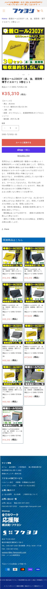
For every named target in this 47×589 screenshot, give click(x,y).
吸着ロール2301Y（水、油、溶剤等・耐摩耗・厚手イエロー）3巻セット (13, 389)
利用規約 (39, 580)
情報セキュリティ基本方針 (11, 474)
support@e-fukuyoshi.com (30, 506)
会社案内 (12, 467)
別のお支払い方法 (23, 156)
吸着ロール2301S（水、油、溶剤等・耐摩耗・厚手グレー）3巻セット (13, 348)
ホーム (4, 467)
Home (4, 18)
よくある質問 (7, 494)
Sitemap (6, 511)
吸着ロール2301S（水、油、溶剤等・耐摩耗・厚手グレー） (34, 307)
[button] (4, 10)
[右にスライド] (28, 74)
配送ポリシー (39, 586)
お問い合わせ (7, 503)
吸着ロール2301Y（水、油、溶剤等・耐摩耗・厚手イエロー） (34, 348)
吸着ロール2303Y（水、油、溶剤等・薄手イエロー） (12, 270)
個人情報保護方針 (35, 467)
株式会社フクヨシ (11, 580)
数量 (3, 123)
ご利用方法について (30, 494)
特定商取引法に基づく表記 (11, 470)
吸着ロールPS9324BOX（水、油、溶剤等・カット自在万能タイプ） (12, 431)
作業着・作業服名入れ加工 (25, 482)
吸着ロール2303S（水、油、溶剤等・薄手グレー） (33, 270)
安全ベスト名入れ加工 (27, 485)
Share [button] (6, 229)
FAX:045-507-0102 (9, 506)
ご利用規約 (22, 467)
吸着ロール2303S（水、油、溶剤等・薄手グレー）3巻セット (12, 307)
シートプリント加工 (9, 485)
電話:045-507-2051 (21, 503)
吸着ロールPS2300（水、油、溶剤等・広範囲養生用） (34, 389)
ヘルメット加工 (7, 482)
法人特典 (17, 494)
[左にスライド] (18, 74)
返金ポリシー (29, 586)
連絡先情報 (20, 586)
